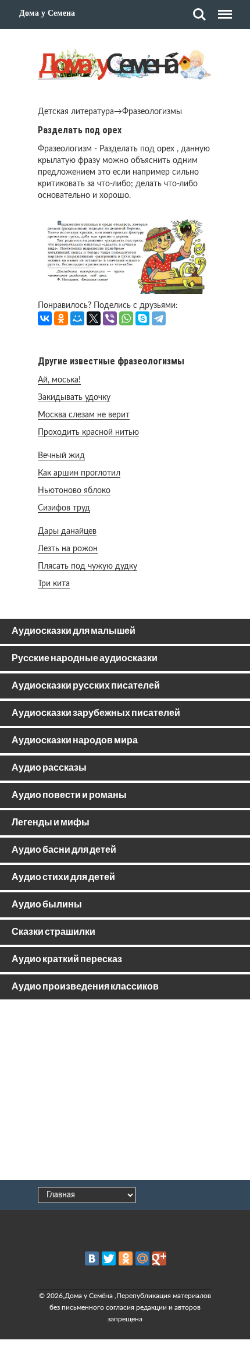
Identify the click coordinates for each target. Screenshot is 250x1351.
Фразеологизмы (152, 112)
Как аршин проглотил (79, 473)
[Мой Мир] (77, 318)
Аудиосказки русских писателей (86, 686)
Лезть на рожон (68, 549)
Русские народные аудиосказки (85, 658)
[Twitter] (109, 1258)
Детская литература (76, 112)
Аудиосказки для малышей (73, 631)
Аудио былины (47, 904)
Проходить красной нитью (88, 432)
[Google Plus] (159, 1258)
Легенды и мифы (51, 822)
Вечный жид (61, 456)
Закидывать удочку (74, 397)
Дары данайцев (67, 531)
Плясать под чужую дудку (87, 566)
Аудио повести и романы (69, 795)
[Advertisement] (125, 1092)
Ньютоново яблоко (74, 491)
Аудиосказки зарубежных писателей (96, 713)
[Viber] (110, 318)
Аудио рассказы (49, 768)
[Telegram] (159, 318)
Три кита (54, 584)
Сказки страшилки (53, 932)
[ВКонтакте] (45, 318)
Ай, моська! (59, 380)
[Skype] (142, 318)
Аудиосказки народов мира (75, 740)
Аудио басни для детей (64, 850)
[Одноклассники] (61, 318)
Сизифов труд (64, 508)
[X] (94, 318)
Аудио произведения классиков (85, 986)
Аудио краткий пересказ (67, 959)
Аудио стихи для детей (63, 877)
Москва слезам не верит (84, 415)
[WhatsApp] (126, 318)
